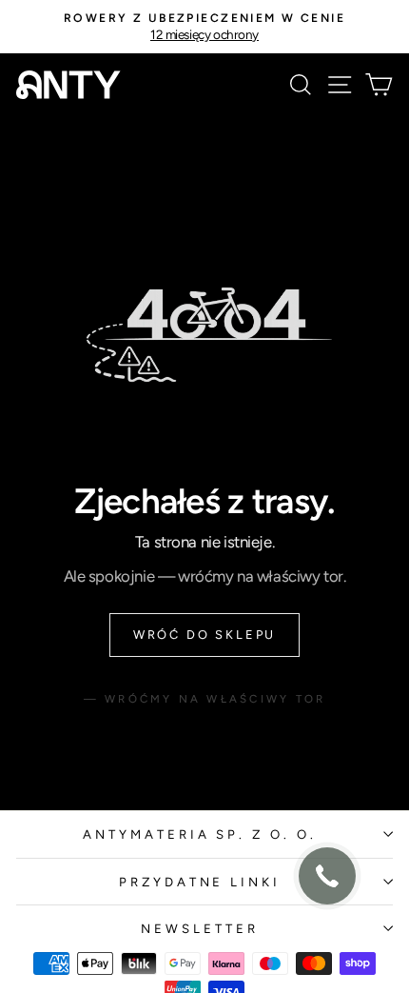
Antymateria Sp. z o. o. (200, 834)
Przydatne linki (200, 881)
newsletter (200, 928)
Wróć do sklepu (204, 634)
